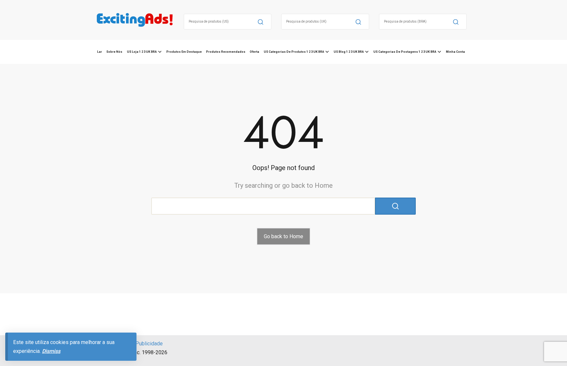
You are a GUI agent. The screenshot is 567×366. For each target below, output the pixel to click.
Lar (99, 51)
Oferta (254, 51)
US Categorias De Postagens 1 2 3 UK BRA (404, 51)
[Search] (260, 21)
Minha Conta (455, 51)
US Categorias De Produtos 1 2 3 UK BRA (294, 51)
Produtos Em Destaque (184, 51)
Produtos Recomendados (225, 51)
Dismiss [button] (51, 351)
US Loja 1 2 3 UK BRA (142, 51)
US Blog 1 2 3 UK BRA (349, 51)
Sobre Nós (114, 51)
